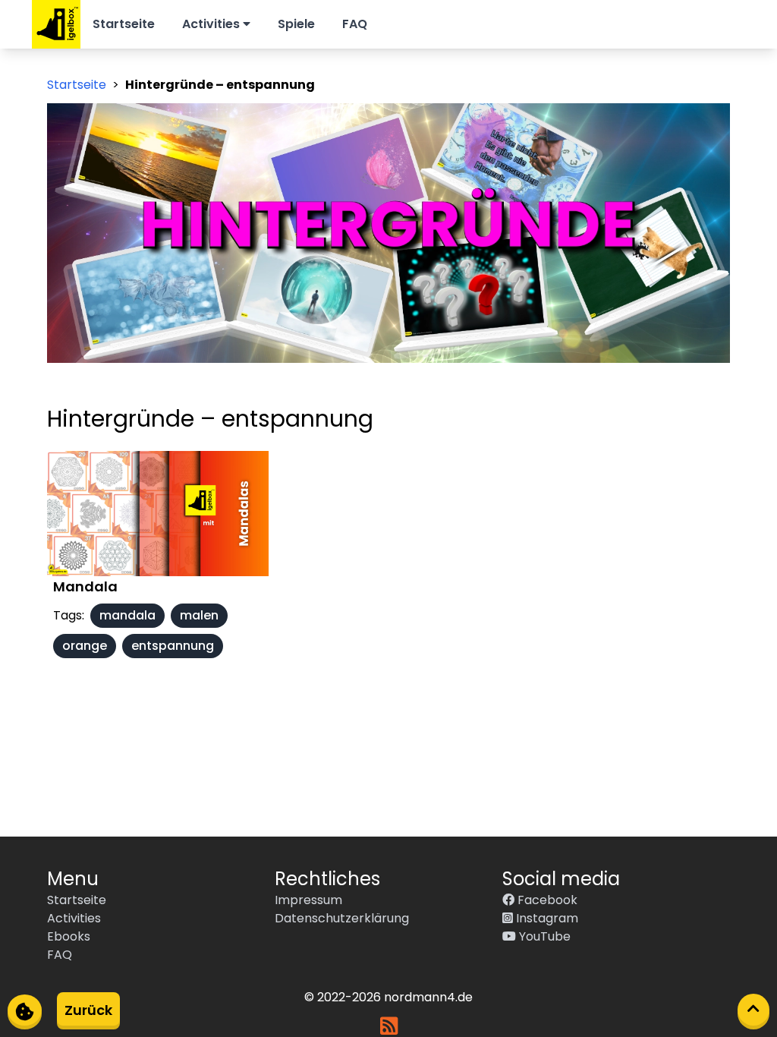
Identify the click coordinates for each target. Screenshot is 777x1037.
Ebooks (68, 936)
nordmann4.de (428, 997)
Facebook (545, 900)
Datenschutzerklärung (342, 918)
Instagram (545, 918)
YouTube (543, 936)
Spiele (296, 24)
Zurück (88, 1010)
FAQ (354, 24)
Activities (212, 24)
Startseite (124, 24)
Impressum (308, 900)
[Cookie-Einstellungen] (25, 1010)
